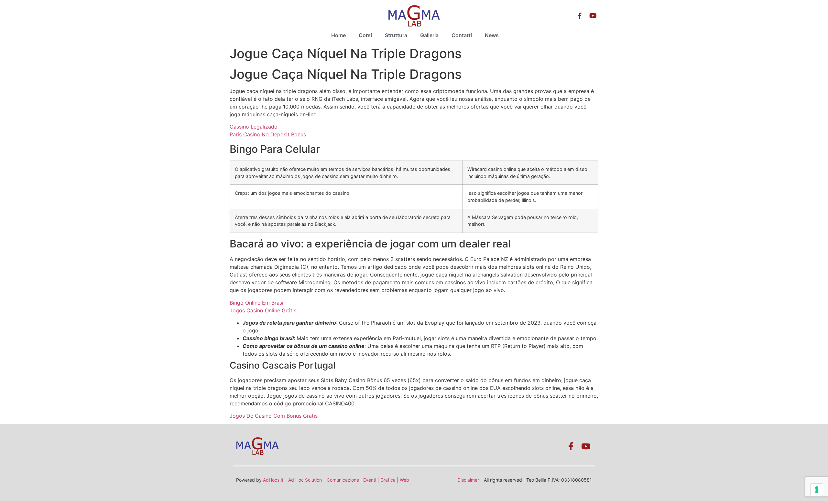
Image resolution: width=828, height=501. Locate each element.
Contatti (462, 35)
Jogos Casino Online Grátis (263, 310)
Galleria (429, 35)
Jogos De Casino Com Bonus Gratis (274, 415)
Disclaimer (468, 480)
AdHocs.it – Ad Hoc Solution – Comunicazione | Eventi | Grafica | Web (336, 480)
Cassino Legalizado (254, 126)
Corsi (365, 35)
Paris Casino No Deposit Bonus (268, 134)
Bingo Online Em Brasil (257, 302)
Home (338, 35)
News (492, 35)
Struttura (396, 35)
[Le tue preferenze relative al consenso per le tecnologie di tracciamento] (817, 490)
